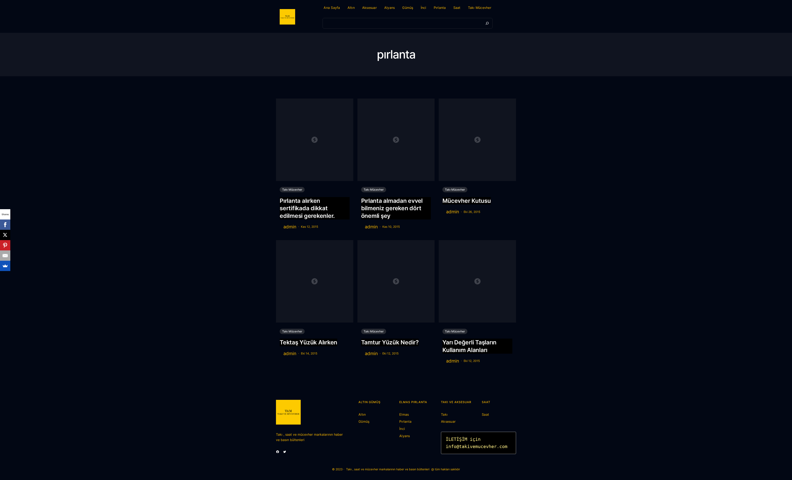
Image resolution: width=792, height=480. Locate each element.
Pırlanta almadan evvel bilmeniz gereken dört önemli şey (392, 208)
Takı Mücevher (292, 189)
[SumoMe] (5, 266)
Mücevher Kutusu (466, 200)
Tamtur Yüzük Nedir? (390, 342)
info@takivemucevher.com (476, 446)
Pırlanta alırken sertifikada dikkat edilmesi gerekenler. (307, 208)
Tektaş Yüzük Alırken (308, 342)
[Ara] (487, 23)
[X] (5, 235)
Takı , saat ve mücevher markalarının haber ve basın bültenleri (387, 469)
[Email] (5, 255)
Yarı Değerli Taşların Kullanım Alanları (469, 346)
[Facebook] (5, 224)
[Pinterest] (5, 245)
